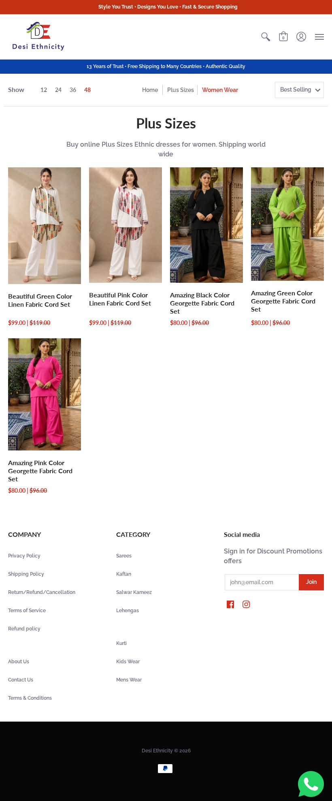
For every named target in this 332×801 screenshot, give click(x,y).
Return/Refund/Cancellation (41, 592)
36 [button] (73, 89)
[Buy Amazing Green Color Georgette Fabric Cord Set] (287, 224)
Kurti (121, 643)
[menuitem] (266, 37)
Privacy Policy (24, 556)
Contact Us (20, 680)
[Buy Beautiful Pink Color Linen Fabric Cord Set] (125, 225)
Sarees (124, 556)
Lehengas (127, 610)
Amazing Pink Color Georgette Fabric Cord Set (40, 471)
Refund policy (24, 629)
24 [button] (58, 89)
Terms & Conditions (30, 698)
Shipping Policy (26, 574)
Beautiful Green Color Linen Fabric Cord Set (40, 300)
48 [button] (87, 89)
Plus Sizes (180, 90)
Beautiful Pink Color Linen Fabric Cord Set (120, 299)
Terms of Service (27, 610)
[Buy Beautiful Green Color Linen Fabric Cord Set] (44, 225)
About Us (18, 661)
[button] (266, 37)
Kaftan (123, 574)
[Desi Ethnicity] (38, 37)
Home (150, 90)
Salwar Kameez (134, 592)
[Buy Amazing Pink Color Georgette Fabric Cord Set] (44, 394)
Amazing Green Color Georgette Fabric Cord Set (283, 301)
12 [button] (43, 89)
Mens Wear (129, 680)
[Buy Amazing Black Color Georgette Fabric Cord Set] (206, 225)
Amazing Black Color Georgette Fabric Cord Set (202, 303)
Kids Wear (128, 661)
